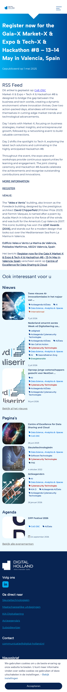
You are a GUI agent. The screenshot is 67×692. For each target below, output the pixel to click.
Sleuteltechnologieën (15, 600)
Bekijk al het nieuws (14, 408)
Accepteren (33, 686)
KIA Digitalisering (13, 613)
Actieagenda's (11, 620)
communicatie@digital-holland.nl (23, 643)
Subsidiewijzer (11, 627)
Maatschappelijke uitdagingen (21, 607)
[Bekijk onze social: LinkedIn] (5, 584)
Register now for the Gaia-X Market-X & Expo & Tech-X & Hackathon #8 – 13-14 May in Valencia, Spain (33, 257)
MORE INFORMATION (15, 181)
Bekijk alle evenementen (18, 543)
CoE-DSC (40, 90)
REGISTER (8, 188)
